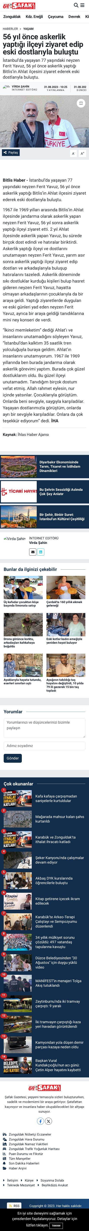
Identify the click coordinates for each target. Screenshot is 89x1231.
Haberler (10, 28)
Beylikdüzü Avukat (55, 1185)
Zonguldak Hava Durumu (26, 1139)
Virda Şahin (38, 543)
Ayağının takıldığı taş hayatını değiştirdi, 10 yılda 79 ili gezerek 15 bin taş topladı (65, 685)
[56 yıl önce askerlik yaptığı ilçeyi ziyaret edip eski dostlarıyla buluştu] (44, 121)
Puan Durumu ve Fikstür (26, 1154)
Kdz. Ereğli (34, 16)
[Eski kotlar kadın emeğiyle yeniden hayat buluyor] (66, 624)
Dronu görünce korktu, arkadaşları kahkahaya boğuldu (19, 642)
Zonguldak (12, 16)
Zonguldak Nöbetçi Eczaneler (30, 1134)
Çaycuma (56, 16)
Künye (29, 1180)
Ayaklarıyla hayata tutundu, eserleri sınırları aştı (22, 681)
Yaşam (28, 28)
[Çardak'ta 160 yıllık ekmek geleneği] (66, 587)
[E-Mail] (32, 552)
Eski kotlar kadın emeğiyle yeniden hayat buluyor (64, 640)
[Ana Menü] (82, 5)
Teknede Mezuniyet (21, 1185)
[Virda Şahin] (14, 538)
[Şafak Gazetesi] (19, 5)
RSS (16, 1206)
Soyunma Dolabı (52, 1180)
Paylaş (13, 152)
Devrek (74, 16)
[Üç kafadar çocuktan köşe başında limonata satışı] (23, 587)
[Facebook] (40, 1121)
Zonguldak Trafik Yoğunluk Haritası (34, 1149)
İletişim (12, 1180)
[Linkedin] (40, 552)
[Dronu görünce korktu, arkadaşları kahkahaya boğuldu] (23, 624)
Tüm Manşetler (19, 1159)
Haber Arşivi (18, 1168)
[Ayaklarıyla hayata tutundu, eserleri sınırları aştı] (23, 665)
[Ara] (76, 5)
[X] (48, 1121)
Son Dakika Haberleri (24, 1163)
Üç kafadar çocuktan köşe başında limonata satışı (21, 603)
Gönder (13, 758)
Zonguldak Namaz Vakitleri (28, 1144)
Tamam (56, 1225)
